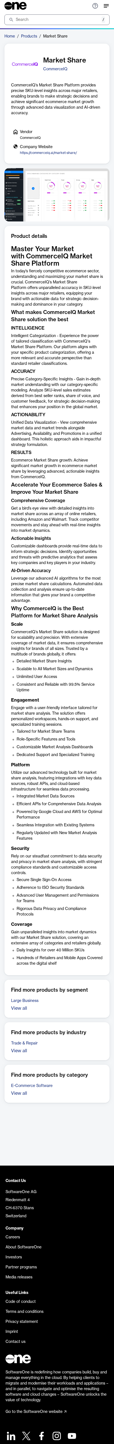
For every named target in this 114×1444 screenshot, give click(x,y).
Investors (14, 1257)
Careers (13, 1237)
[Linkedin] (10, 1436)
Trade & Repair (24, 1043)
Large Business (24, 1001)
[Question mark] (95, 5)
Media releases (19, 1277)
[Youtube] (71, 1436)
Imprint (12, 1332)
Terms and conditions (24, 1312)
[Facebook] (41, 1436)
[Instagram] (56, 1436)
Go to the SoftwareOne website (34, 1412)
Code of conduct (21, 1302)
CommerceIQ (55, 69)
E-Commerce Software (32, 1086)
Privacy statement (22, 1322)
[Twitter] (25, 1436)
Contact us (15, 1342)
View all (19, 1008)
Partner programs (21, 1267)
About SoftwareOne (24, 1247)
